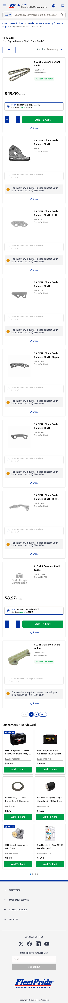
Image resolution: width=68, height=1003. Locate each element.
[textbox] (34, 15)
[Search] (62, 15)
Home (4, 23)
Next (43, 714)
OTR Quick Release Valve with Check (16, 846)
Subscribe (34, 967)
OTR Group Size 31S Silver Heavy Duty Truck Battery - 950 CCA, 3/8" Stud (17, 754)
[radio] (34, 106)
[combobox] (34, 15)
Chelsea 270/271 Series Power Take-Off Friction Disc (16, 801)
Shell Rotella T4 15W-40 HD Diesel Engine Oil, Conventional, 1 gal (50, 848)
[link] (20, 73)
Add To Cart (18, 769)
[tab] (30, 874)
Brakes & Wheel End (18, 23)
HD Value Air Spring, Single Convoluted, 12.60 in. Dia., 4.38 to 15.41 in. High (49, 801)
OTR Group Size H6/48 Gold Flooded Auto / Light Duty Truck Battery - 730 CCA (49, 755)
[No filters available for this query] (4, 6)
